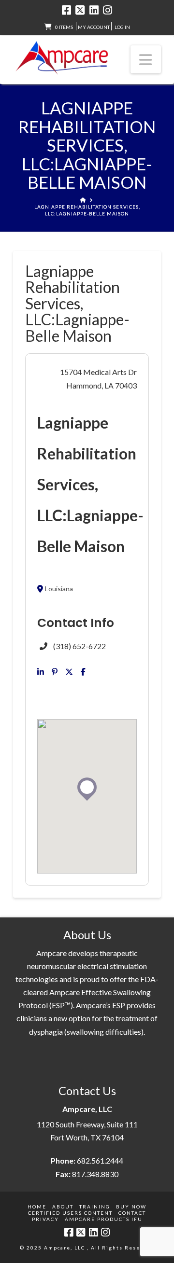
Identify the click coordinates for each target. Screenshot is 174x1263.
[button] (145, 59)
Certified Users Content (70, 1213)
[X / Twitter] (80, 10)
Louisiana (59, 589)
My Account (94, 27)
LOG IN (122, 27)
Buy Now (131, 1206)
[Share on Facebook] (83, 672)
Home (37, 1206)
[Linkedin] (40, 672)
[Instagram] (107, 10)
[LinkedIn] (94, 10)
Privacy (45, 1219)
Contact (132, 1213)
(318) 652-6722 (79, 646)
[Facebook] (66, 10)
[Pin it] (55, 672)
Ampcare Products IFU (104, 1219)
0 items (64, 27)
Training (94, 1206)
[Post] (69, 672)
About (62, 1206)
